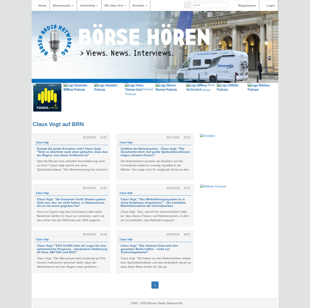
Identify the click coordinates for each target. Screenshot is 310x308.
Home (42, 5)
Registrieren (246, 5)
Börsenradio (62, 5)
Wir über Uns (114, 5)
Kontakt (139, 5)
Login (270, 5)
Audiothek (88, 5)
